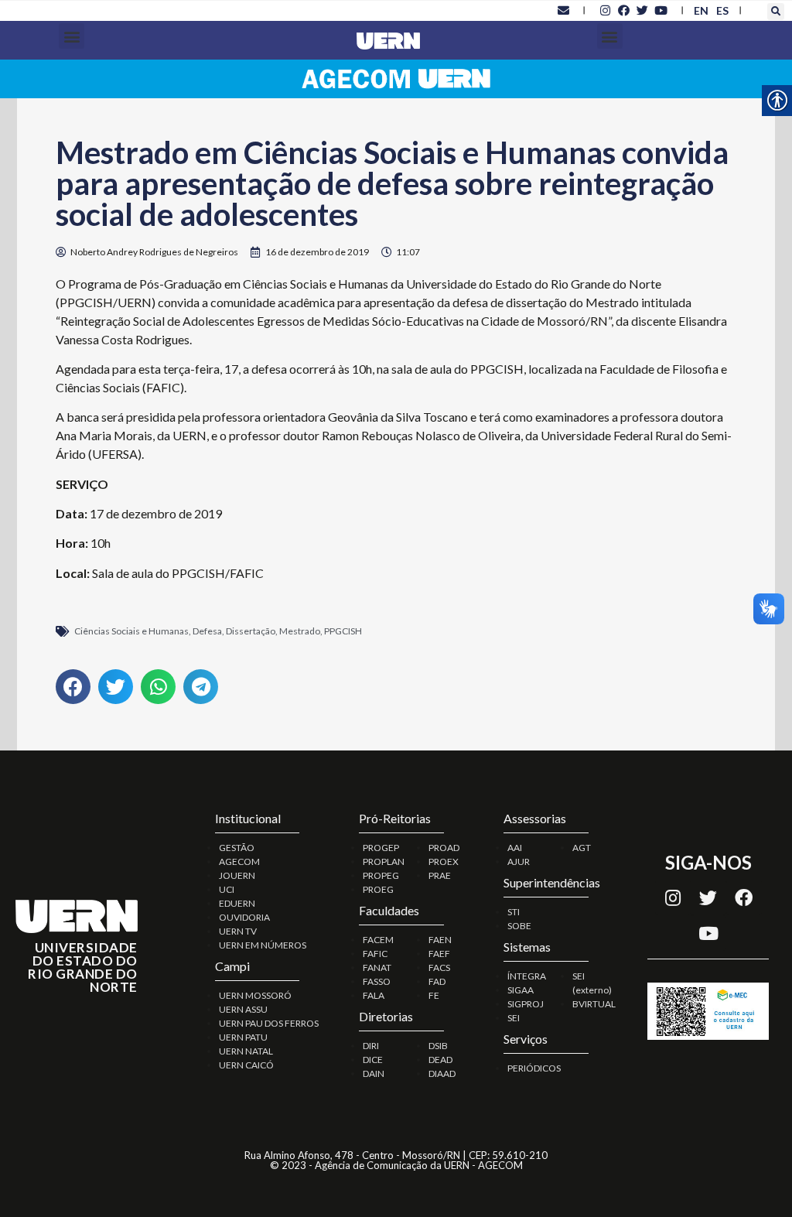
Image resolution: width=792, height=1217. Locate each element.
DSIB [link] (438, 1045)
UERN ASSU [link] (243, 1009)
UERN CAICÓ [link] (246, 1065)
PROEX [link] (443, 861)
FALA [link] (373, 995)
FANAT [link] (377, 967)
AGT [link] (581, 847)
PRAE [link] (439, 875)
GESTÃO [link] (236, 847)
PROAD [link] (443, 847)
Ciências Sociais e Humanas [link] (131, 631)
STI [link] (513, 912)
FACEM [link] (378, 939)
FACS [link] (439, 967)
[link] (563, 10)
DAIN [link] (373, 1073)
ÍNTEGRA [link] (526, 976)
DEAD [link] (440, 1059)
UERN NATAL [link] (246, 1051)
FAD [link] (437, 981)
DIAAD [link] (442, 1073)
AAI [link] (514, 847)
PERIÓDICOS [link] (534, 1068)
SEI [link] (513, 1018)
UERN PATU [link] (243, 1037)
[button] (775, 11)
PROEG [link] (378, 889)
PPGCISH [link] (343, 631)
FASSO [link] (377, 981)
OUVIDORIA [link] (244, 917)
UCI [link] (226, 889)
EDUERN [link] (237, 903)
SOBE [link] (519, 926)
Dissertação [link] (250, 631)
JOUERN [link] (237, 875)
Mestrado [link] (299, 631)
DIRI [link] (371, 1045)
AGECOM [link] (239, 861)
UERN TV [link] (238, 931)
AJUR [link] (518, 861)
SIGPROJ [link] (525, 1004)
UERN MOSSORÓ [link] (255, 995)
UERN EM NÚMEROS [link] (262, 945)
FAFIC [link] (375, 953)
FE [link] (433, 995)
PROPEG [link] (381, 875)
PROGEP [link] (381, 847)
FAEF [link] (439, 953)
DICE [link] (373, 1059)
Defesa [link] (207, 631)
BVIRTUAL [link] (594, 1004)
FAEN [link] (440, 939)
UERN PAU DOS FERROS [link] (269, 1023)
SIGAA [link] (520, 990)
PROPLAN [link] (384, 861)
